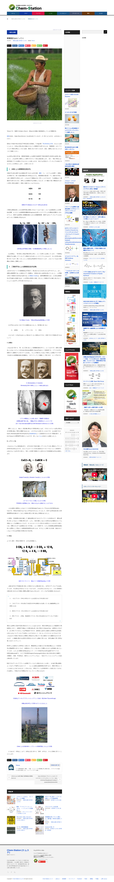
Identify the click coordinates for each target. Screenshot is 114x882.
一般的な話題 (15, 40)
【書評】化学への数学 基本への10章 (93, 407)
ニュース (38, 13)
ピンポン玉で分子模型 (71, 112)
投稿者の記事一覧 (55, 765)
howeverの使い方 (49, 827)
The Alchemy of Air (48, 143)
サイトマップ (72, 878)
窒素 (40, 173)
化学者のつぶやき (23, 40)
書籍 (88, 13)
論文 (60, 800)
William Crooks (33, 275)
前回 (8, 136)
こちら (40, 436)
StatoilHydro (32, 433)
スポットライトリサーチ (94, 258)
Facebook (79, 878)
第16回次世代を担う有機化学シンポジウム (71, 148)
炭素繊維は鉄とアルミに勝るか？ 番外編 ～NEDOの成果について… (53, 818)
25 (78, 445)
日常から (23, 820)
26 (66, 448)
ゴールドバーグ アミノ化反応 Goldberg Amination (71, 258)
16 (74, 441)
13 (68, 441)
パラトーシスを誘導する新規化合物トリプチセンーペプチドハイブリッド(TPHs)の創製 (72, 209)
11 (78, 438)
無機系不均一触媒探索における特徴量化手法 (94, 329)
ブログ (25, 13)
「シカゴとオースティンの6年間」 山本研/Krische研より (72, 272)
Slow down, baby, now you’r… (24, 817)
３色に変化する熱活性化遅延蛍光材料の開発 (72, 165)
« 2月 (66, 451)
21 (70, 445)
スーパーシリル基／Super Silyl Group (93, 381)
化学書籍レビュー (97, 413)
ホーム (13, 13)
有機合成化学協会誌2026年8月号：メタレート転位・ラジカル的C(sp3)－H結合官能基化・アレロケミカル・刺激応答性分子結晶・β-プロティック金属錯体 (94, 359)
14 (70, 441)
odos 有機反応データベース (97, 282)
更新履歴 (64, 878)
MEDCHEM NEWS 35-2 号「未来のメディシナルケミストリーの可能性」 (94, 302)
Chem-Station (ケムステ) (18, 851)
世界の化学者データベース (95, 457)
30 (74, 448)
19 (66, 445)
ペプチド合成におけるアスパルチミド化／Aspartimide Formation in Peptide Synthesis (94, 273)
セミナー (96, 338)
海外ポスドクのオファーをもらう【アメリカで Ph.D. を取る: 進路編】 (94, 187)
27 (68, 448)
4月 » (69, 451)
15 (72, 441)
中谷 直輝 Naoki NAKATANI (90, 449)
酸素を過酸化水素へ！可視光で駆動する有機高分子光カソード (94, 249)
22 (72, 445)
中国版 (96, 878)
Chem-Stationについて (48, 878)
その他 (90, 413)
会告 (99, 338)
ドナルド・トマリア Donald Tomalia (70, 182)
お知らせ (57, 878)
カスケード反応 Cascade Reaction (71, 95)
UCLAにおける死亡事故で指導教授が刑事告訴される (22, 777)
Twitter (85, 878)
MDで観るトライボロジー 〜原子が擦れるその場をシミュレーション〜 (94, 217)
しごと (50, 13)
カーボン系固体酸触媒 (22, 827)
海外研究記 (89, 198)
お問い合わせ (104, 878)
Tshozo (33, 40)
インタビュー (63, 13)
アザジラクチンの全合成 (51, 806)
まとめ (100, 13)
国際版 (91, 878)
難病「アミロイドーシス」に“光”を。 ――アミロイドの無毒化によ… (25, 808)
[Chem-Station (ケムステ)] (25, 7)
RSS (15, 872)
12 (66, 441)
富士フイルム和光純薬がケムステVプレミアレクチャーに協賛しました (72, 130)
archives (91, 338)
